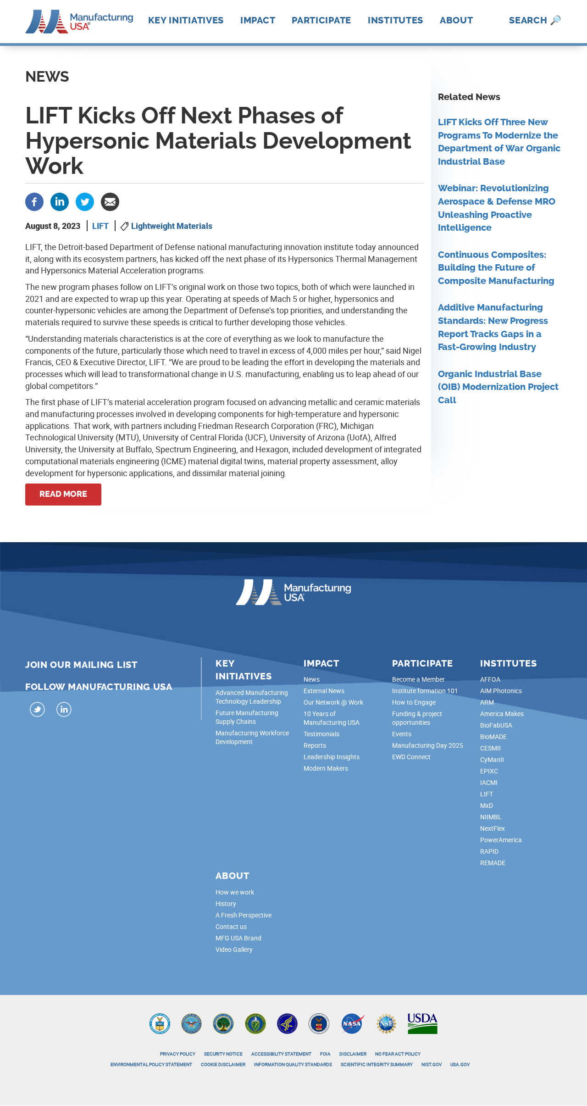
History (226, 903)
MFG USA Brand (238, 938)
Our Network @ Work (333, 702)
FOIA (325, 1053)
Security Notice (223, 1053)
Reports (315, 745)
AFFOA (490, 679)
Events (401, 733)
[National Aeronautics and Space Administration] (353, 1023)
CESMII (490, 748)
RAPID (489, 851)
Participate (321, 20)
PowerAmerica (501, 839)
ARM (487, 702)
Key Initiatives (186, 20)
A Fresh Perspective (243, 915)
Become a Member (418, 679)
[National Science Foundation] (386, 1023)
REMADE (492, 862)
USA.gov (460, 1064)
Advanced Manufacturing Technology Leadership (252, 697)
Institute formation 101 (425, 690)
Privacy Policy (177, 1053)
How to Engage (414, 702)
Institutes (395, 20)
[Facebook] (34, 201)
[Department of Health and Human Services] (287, 1023)
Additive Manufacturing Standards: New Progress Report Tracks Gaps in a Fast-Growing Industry (493, 327)
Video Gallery (234, 949)
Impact (257, 20)
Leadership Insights (332, 756)
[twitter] (37, 711)
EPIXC (489, 771)
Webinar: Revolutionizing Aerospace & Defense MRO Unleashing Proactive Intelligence (496, 208)
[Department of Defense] (191, 1023)
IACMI (489, 782)
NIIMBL (491, 816)
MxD (486, 805)
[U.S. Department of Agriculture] (423, 1023)
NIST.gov (431, 1064)
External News (324, 690)
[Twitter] (85, 201)
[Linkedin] (59, 201)
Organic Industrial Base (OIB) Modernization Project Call (498, 387)
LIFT (100, 225)
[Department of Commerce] (160, 1023)
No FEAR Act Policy (398, 1053)
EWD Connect (411, 756)
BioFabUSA (496, 725)
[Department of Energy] (255, 1023)
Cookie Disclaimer (223, 1064)
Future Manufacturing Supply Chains (247, 717)
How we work (235, 892)
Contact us (231, 926)
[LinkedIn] (64, 711)
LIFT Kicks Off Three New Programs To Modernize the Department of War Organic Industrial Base (499, 142)
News (312, 679)
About (456, 20)
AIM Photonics (501, 690)
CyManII (492, 759)
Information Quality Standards (293, 1064)
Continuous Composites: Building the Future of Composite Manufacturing (496, 268)
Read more (63, 494)
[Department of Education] (223, 1023)
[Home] (79, 21)
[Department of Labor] (319, 1023)
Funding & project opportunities (417, 718)
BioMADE (493, 736)
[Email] (110, 201)
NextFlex (492, 828)
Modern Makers (326, 768)
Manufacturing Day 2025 (427, 745)
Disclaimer (352, 1053)
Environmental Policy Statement (151, 1064)
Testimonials (321, 733)
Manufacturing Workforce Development (252, 737)
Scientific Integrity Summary (377, 1064)
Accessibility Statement (281, 1053)
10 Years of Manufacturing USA (332, 718)
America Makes (502, 713)
